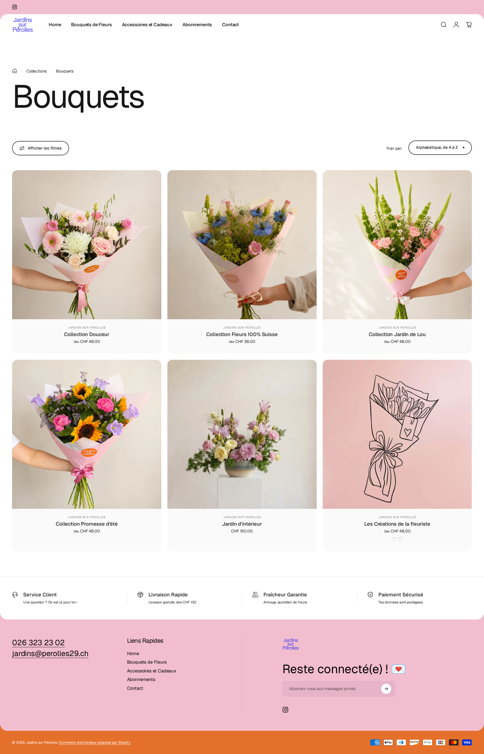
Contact (135, 688)
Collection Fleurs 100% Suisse (242, 334)
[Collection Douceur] (86, 244)
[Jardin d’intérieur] (242, 434)
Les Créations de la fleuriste (397, 524)
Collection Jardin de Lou (397, 334)
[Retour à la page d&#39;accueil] (14, 71)
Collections (36, 71)
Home (133, 653)
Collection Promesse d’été (87, 524)
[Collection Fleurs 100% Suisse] (242, 244)
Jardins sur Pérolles (87, 327)
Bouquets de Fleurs (147, 662)
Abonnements (141, 679)
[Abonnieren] (386, 689)
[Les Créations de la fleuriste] (397, 434)
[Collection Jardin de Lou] (397, 244)
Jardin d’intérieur (242, 524)
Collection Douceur (86, 334)
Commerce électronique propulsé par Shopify (94, 742)
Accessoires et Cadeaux (151, 671)
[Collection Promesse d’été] (86, 434)
